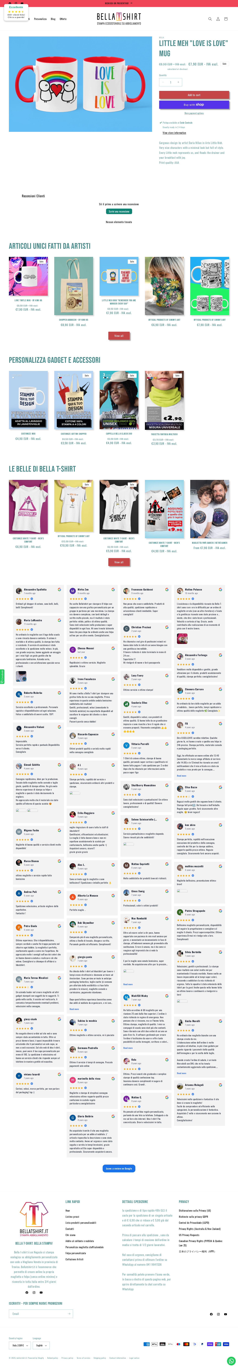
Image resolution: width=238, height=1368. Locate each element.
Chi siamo (71, 1235)
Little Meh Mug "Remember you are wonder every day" (119, 302)
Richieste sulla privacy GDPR (193, 1216)
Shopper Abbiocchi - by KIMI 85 (73, 319)
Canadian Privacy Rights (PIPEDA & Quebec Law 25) (200, 1243)
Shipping (163, 69)
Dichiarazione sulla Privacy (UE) (195, 1210)
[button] (210, 19)
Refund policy (52, 1358)
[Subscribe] (69, 1314)
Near (68, 1210)
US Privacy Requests (189, 1235)
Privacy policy (67, 1358)
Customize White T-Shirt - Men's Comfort (28, 540)
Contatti (70, 1229)
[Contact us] (231, 1361)
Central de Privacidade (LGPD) (194, 1222)
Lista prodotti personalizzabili (81, 1222)
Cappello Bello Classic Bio (119, 433)
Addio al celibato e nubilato (80, 1241)
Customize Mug (28, 433)
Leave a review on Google (119, 1168)
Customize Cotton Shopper (73, 433)
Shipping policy (100, 1358)
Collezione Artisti (75, 1259)
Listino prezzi (72, 1216)
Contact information (117, 1358)
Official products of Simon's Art (164, 319)
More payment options (194, 113)
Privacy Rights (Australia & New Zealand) (200, 1229)
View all (119, 336)
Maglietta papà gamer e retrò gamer (209, 542)
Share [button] (165, 173)
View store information (174, 132)
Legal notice (134, 1358)
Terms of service (83, 1358)
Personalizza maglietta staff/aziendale (85, 1247)
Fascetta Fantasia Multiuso (164, 434)
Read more (74, 1009)
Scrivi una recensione (119, 211)
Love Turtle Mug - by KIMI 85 (28, 300)
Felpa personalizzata (76, 1253)
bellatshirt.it (22, 1358)
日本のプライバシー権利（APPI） (197, 1251)
